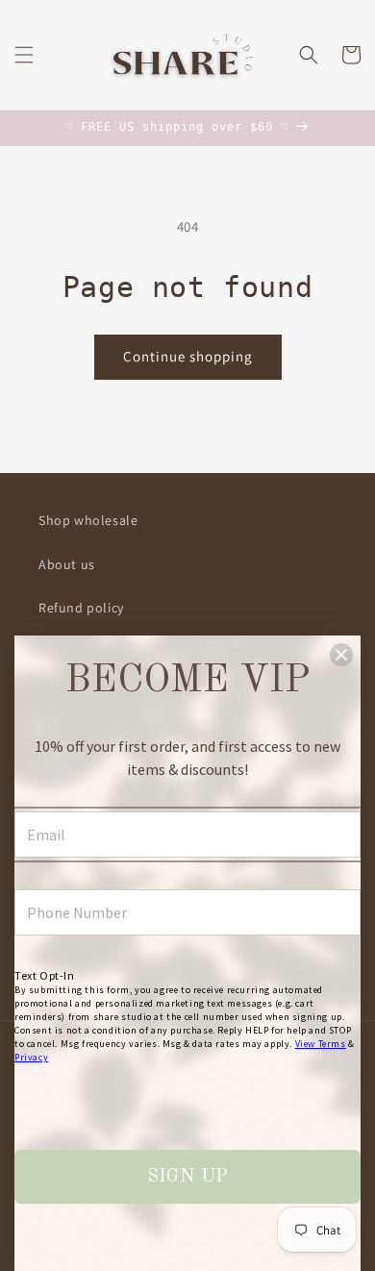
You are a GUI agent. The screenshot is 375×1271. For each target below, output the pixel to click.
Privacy (31, 1057)
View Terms (320, 1043)
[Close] (341, 654)
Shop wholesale (88, 520)
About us (66, 564)
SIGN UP (187, 1176)
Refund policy (81, 607)
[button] (24, 55)
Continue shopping (188, 356)
